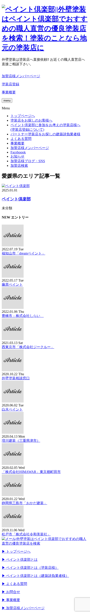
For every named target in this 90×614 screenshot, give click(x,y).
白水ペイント (12, 409)
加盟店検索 (19, 165)
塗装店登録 (10, 84)
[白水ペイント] (13, 401)
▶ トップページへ (16, 551)
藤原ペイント (12, 284)
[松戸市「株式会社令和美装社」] (13, 526)
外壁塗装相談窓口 (16, 378)
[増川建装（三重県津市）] (13, 432)
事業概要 (9, 92)
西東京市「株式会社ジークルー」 (28, 347)
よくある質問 (20, 139)
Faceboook (18, 152)
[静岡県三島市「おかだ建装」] (13, 495)
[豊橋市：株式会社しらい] (13, 308)
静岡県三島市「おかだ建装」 (24, 503)
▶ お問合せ (11, 592)
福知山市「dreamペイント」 (23, 253)
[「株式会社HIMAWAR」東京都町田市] (13, 464)
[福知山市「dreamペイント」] (13, 245)
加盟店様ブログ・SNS (27, 161)
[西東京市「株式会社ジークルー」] (13, 339)
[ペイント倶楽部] (16, 186)
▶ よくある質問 (14, 584)
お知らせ (17, 156)
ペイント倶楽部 (16, 199)
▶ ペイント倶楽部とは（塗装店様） (30, 567)
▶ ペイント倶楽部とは (20, 559)
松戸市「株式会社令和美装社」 (26, 534)
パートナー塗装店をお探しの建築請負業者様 (45, 134)
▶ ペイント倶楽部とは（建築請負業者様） (35, 576)
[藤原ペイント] (13, 276)
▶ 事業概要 (11, 600)
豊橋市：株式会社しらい (23, 316)
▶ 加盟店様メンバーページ (23, 608)
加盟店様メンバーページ (21, 76)
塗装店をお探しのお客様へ (31, 120)
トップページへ (22, 116)
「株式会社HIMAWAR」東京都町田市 (31, 472)
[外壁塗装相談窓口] (13, 370)
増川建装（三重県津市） (21, 440)
